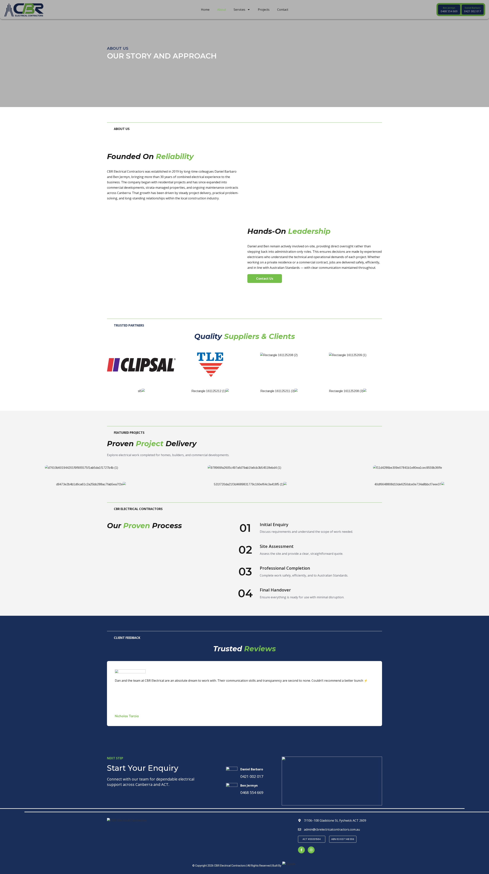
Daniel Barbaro (251, 769)
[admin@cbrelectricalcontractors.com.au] (299, 829)
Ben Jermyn (249, 785)
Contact (282, 9)
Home (205, 9)
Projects (264, 9)
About (221, 9)
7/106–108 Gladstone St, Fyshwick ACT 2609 (335, 820)
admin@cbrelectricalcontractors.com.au (332, 829)
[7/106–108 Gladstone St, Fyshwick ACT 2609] (299, 820)
